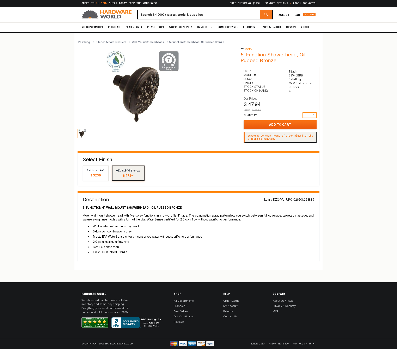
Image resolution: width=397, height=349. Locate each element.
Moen (248, 49)
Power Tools (155, 27)
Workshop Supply (180, 27)
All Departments (92, 27)
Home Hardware (228, 27)
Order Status (231, 300)
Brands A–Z (181, 305)
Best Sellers (181, 311)
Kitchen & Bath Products (111, 42)
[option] (96, 173)
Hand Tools (204, 27)
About (305, 27)
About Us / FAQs (283, 300)
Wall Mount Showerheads (148, 42)
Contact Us (230, 316)
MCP (276, 311)
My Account (230, 305)
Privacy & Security (284, 305)
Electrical (250, 27)
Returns (228, 311)
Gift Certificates (184, 316)
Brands (291, 27)
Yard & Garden (271, 27)
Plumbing (114, 27)
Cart (304, 14)
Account (285, 14)
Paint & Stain (134, 27)
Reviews (179, 321)
